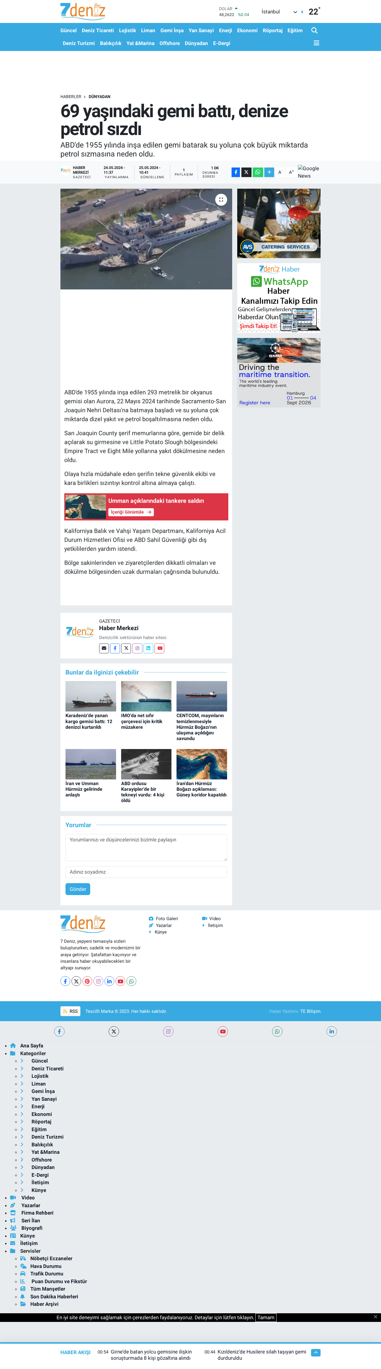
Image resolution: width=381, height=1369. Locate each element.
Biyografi (31, 1228)
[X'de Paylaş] (246, 172)
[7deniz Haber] (82, 11)
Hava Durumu (46, 1266)
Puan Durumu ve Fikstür (58, 1281)
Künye (161, 932)
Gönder (78, 889)
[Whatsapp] (131, 981)
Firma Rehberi (37, 1213)
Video (215, 918)
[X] (76, 981)
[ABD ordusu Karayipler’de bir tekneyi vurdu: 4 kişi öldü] (146, 764)
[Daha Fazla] (269, 172)
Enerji (225, 30)
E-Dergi (221, 43)
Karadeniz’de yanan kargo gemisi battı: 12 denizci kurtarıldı (88, 721)
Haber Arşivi (44, 1304)
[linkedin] (332, 1031)
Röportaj (272, 30)
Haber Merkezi (118, 628)
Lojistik (127, 30)
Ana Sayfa (31, 1046)
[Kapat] (377, 1317)
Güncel (68, 30)
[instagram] (168, 1031)
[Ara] (315, 30)
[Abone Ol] (309, 172)
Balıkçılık (110, 43)
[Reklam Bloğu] (279, 223)
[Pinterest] (87, 981)
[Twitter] (126, 648)
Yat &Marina (140, 43)
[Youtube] (159, 648)
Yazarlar (164, 925)
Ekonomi (247, 30)
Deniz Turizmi (79, 43)
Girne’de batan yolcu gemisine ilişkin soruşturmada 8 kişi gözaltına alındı (151, 1355)
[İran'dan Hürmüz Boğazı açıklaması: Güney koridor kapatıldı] (202, 764)
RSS (73, 1011)
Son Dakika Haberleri (54, 1297)
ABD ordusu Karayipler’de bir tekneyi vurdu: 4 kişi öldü (142, 792)
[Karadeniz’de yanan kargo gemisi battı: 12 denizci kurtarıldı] (90, 696)
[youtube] (223, 1031)
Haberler (70, 96)
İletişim (215, 925)
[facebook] (59, 1031)
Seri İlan (30, 1221)
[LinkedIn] (109, 981)
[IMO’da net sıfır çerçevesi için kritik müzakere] (146, 696)
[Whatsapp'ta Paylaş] (258, 172)
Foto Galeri (167, 918)
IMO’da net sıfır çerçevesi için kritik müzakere (142, 721)
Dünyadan (196, 43)
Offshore (170, 43)
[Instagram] (137, 648)
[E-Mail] (104, 648)
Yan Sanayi (201, 30)
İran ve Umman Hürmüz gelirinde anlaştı (83, 789)
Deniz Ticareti (98, 30)
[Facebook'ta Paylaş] (236, 172)
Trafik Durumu (46, 1274)
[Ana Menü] (315, 43)
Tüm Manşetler (47, 1289)
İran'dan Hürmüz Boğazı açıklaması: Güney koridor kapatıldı (202, 789)
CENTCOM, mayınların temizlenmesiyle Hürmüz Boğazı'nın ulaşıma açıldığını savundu (200, 727)
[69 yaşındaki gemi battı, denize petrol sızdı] (146, 239)
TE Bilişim (310, 1011)
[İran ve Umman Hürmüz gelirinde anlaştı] (90, 764)
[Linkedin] (148, 648)
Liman (148, 30)
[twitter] (114, 1031)
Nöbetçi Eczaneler (51, 1258)
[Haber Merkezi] (79, 632)
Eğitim (295, 30)
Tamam (265, 1317)
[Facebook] (115, 648)
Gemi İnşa (172, 30)
